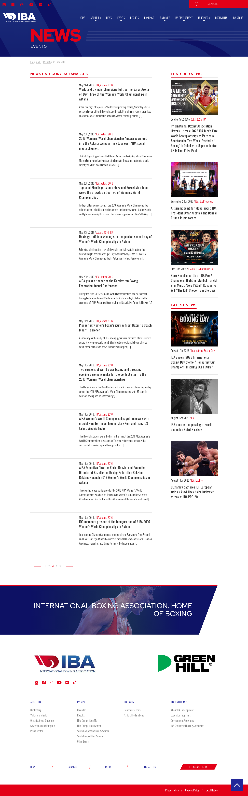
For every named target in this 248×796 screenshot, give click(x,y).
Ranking (72, 767)
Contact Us (149, 767)
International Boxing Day (203, 351)
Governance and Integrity (42, 726)
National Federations (134, 715)
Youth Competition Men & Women (93, 731)
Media (108, 767)
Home (82, 18)
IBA (97, 85)
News (109, 18)
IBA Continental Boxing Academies (187, 726)
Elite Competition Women (89, 726)
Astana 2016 (106, 85)
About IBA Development (182, 710)
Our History (35, 710)
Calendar (81, 710)
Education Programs (181, 715)
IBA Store (238, 18)
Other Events (83, 741)
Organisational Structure (42, 720)
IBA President (206, 201)
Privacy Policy (172, 790)
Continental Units (132, 710)
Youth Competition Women (90, 736)
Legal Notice (212, 790)
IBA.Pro (192, 269)
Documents (221, 18)
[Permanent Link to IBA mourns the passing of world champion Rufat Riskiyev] (194, 396)
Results (134, 18)
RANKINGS (149, 18)
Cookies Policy (192, 790)
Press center (36, 731)
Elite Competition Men (87, 720)
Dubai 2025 (196, 119)
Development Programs (182, 720)
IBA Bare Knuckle (205, 269)
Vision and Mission (39, 715)
